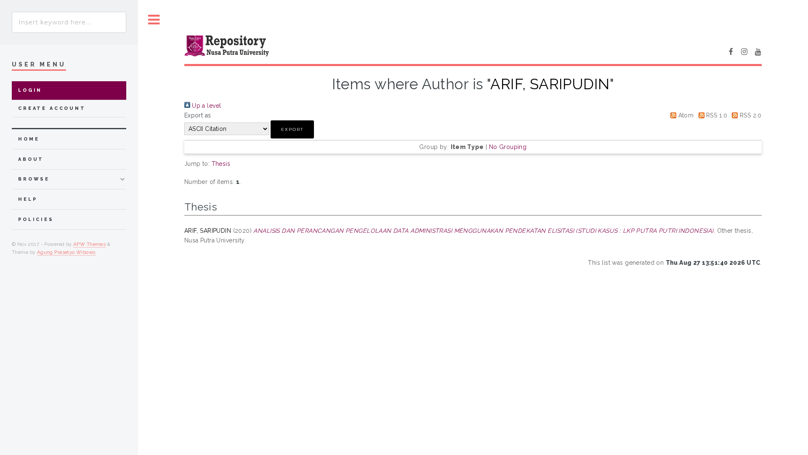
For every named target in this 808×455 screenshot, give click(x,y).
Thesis (221, 163)
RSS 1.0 (715, 115)
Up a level (205, 105)
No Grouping (508, 147)
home (28, 139)
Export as (197, 115)
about (31, 159)
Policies (36, 219)
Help (27, 199)
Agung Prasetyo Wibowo (66, 252)
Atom (685, 115)
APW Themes (89, 244)
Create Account (52, 108)
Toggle (154, 20)
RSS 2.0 (749, 115)
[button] (292, 129)
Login (30, 90)
